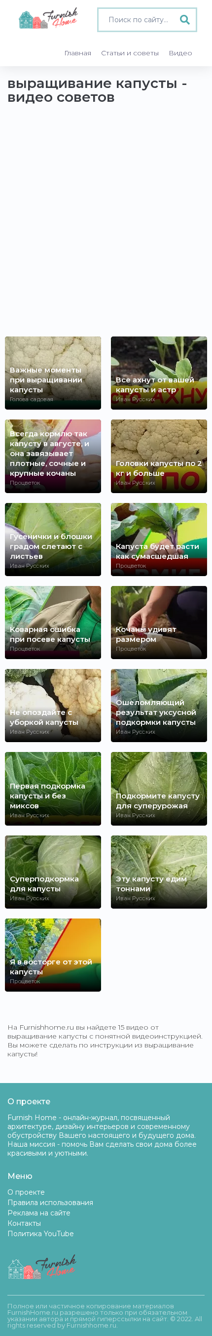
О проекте (26, 1192)
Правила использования (50, 1202)
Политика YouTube (40, 1233)
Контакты (24, 1223)
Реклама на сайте (39, 1213)
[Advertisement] (106, 225)
